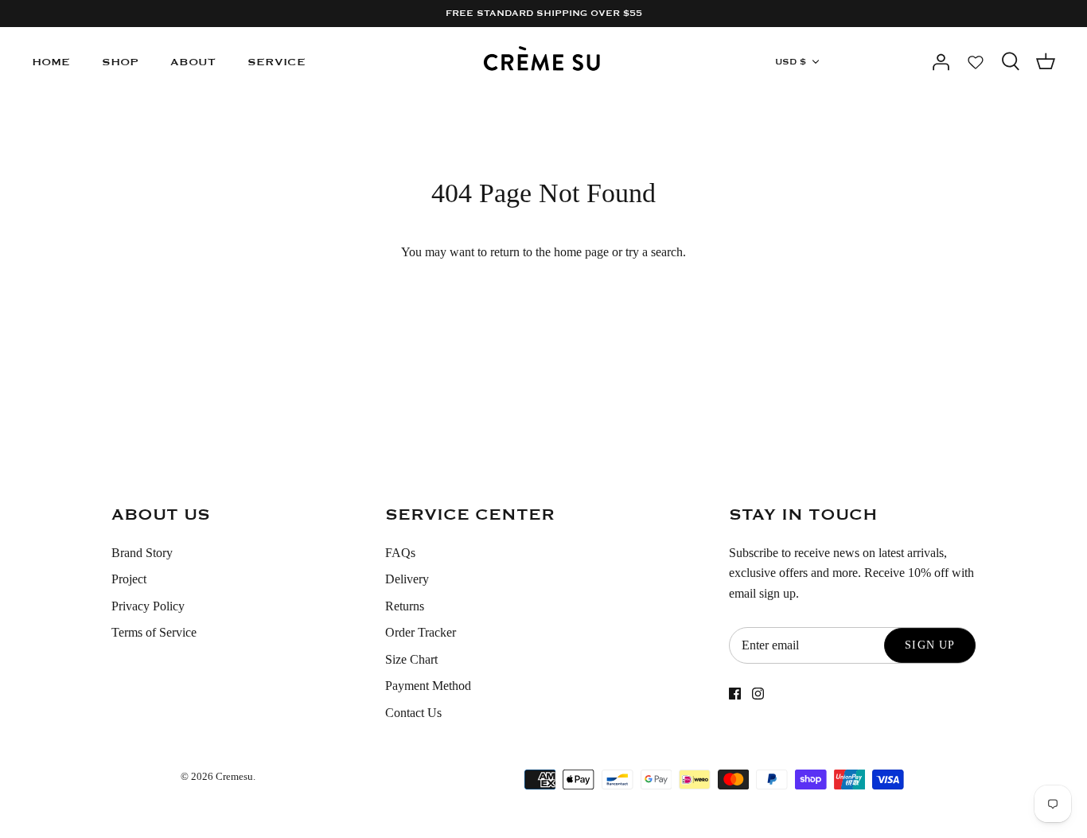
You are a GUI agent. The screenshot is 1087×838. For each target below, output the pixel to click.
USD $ (790, 62)
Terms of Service (154, 632)
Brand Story (142, 552)
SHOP (120, 61)
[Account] (940, 62)
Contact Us (413, 712)
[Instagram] (758, 694)
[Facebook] (735, 694)
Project (128, 579)
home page (581, 252)
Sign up (930, 645)
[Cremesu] (544, 62)
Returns (404, 606)
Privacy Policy (148, 606)
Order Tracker (420, 632)
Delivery (407, 579)
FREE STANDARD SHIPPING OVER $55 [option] (544, 13)
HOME (51, 61)
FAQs (400, 552)
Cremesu (234, 776)
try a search (654, 252)
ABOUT (193, 61)
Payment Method (428, 685)
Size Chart (411, 659)
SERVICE (276, 61)
